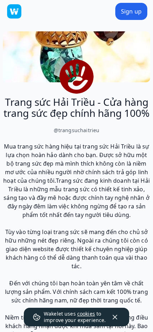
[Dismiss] (115, 317)
